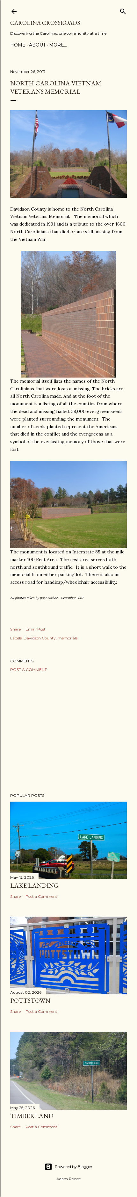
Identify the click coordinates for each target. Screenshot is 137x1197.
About (37, 45)
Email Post (35, 629)
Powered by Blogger (73, 1166)
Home (17, 45)
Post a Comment (28, 669)
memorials (67, 638)
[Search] (123, 10)
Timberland (31, 1116)
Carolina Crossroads (45, 22)
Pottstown (30, 1000)
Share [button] (15, 629)
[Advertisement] (68, 732)
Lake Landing (34, 885)
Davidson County (40, 638)
